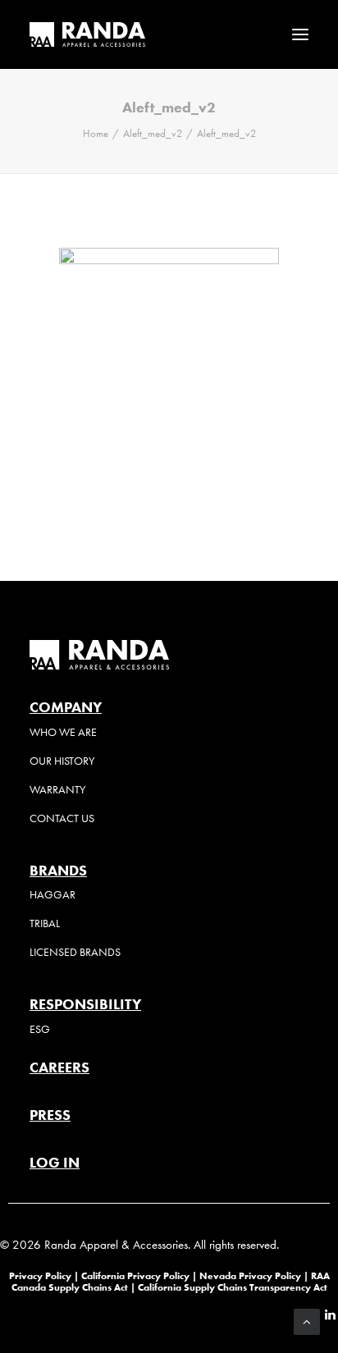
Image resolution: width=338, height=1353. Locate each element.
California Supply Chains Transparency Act (232, 1287)
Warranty (57, 790)
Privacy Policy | (44, 1275)
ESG (40, 1029)
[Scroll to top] (307, 1320)
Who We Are (63, 732)
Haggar (52, 895)
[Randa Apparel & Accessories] (87, 34)
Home (95, 133)
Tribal (45, 923)
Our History (62, 761)
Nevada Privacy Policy (250, 1275)
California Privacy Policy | (140, 1275)
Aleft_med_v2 (152, 133)
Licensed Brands (75, 952)
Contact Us (62, 818)
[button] (300, 34)
